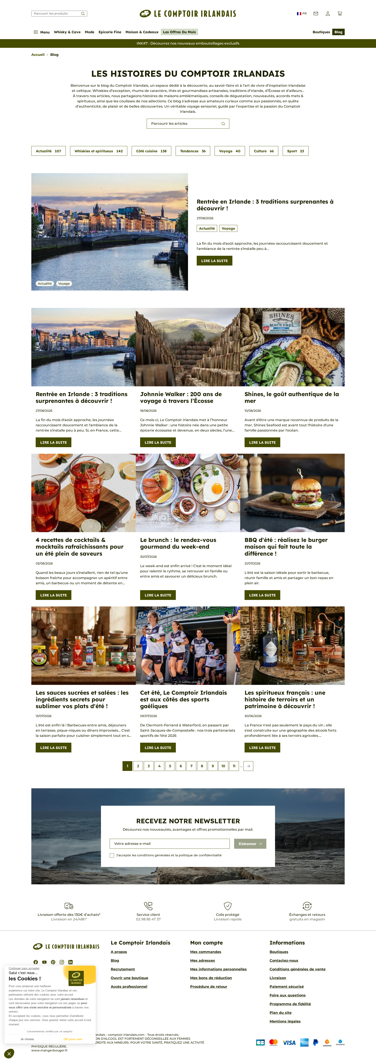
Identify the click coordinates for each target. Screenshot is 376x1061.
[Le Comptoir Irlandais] (188, 13)
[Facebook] (35, 962)
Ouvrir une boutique (129, 978)
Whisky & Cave (67, 32)
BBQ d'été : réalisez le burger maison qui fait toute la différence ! (286, 546)
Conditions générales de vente (298, 969)
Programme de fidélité (290, 1004)
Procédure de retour (208, 987)
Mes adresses (202, 960)
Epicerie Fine (110, 32)
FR (304, 13)
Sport (295, 151)
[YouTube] (44, 962)
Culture (264, 151)
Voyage (229, 151)
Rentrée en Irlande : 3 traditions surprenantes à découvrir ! (265, 205)
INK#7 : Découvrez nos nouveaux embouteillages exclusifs (188, 43)
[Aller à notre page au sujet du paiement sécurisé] (300, 1042)
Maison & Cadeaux (142, 32)
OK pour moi (73, 1039)
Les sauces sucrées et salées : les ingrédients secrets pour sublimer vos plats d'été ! (82, 699)
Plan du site (281, 1013)
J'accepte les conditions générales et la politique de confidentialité (169, 855)
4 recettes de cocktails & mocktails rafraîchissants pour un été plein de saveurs (80, 546)
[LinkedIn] (70, 962)
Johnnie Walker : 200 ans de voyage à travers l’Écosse (181, 397)
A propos (119, 952)
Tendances (193, 151)
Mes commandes (205, 952)
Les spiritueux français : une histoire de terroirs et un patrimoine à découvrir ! (285, 699)
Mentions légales (285, 1021)
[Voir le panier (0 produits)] (340, 13)
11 (234, 766)
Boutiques (321, 32)
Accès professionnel (129, 987)
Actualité (48, 151)
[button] (9, 1053)
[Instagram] (61, 962)
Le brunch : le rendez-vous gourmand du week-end (178, 543)
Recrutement (123, 969)
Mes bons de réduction (211, 978)
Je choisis (27, 1039)
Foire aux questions (288, 995)
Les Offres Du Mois (179, 32)
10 (223, 766)
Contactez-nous (284, 960)
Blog (338, 32)
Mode (89, 32)
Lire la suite (214, 261)
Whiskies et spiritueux (99, 151)
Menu (45, 32)
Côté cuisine (151, 151)
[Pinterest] (53, 962)
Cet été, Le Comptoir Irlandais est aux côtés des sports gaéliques (183, 699)
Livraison (278, 978)
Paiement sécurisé (287, 987)
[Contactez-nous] (316, 13)
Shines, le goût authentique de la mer (292, 397)
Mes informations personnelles (218, 969)
